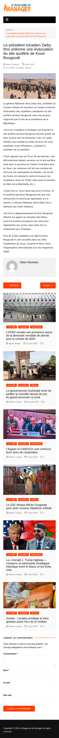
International (36, 327)
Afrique (28, 68)
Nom (6, 670)
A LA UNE (10, 68)
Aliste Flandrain (12, 64)
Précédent (14, 285)
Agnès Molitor (15, 343)
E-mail (7, 682)
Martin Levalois (15, 402)
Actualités (20, 68)
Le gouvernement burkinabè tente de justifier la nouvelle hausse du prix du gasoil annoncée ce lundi (28, 394)
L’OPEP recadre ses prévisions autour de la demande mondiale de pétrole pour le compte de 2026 (29, 335)
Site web (7, 695)
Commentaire (10, 654)
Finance (34, 613)
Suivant (46, 285)
